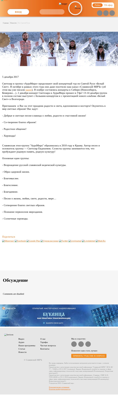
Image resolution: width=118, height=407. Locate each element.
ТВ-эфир (108, 5)
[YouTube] (99, 13)
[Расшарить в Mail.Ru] (100, 241)
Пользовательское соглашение (59, 387)
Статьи (21, 349)
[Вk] (106, 13)
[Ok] (112, 13)
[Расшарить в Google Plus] (33, 241)
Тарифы (44, 342)
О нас (43, 339)
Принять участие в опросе (89, 356)
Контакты (44, 349)
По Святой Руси (24, 23)
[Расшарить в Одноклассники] (50, 241)
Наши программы (26, 345)
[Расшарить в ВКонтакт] (8, 241)
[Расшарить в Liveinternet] (88, 241)
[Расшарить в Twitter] (63, 241)
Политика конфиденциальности (60, 389)
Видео (21, 339)
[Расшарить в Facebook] (20, 241)
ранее (29, 89)
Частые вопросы (48, 345)
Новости (13, 23)
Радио (98, 5)
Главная (6, 23)
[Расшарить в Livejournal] (74, 241)
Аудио (21, 342)
